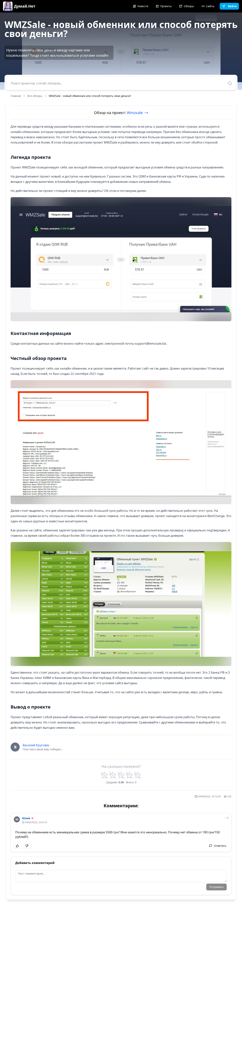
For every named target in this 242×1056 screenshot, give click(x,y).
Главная (16, 96)
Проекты (166, 6)
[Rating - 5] (137, 775)
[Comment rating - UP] (18, 846)
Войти (232, 6)
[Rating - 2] (112, 775)
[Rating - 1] (104, 775)
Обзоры (189, 6)
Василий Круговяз (36, 745)
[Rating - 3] (121, 775)
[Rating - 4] (129, 775)
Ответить (220, 846)
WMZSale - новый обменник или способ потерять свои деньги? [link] (90, 96)
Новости (142, 6)
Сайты (210, 6)
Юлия (26, 818)
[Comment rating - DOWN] (27, 846)
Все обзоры (34, 96)
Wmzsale (135, 112)
